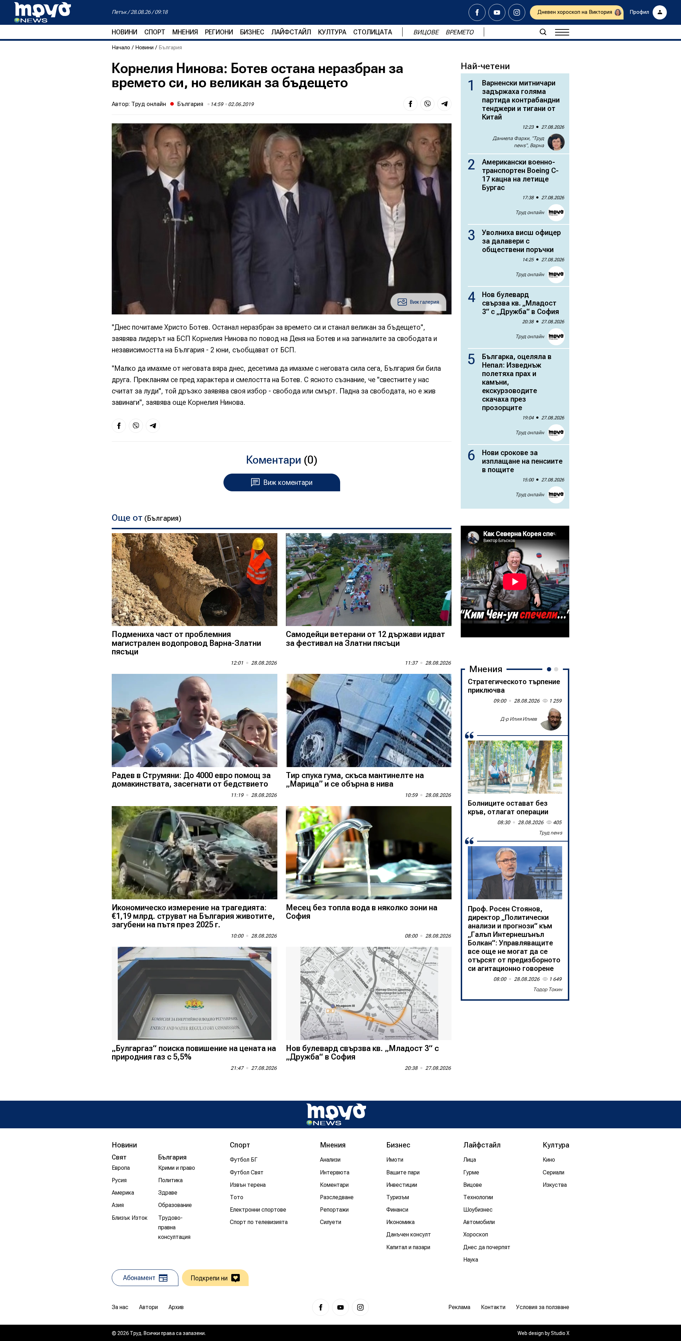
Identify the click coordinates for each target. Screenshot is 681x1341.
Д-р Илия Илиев (518, 719)
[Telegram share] (444, 104)
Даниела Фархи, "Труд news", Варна (518, 141)
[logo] (42, 12)
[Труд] (336, 1114)
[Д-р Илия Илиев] (550, 719)
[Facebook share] (410, 104)
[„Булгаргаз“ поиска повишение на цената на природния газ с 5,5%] (194, 993)
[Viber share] (427, 104)
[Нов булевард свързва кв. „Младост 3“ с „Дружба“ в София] (369, 993)
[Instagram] (516, 12)
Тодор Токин (547, 989)
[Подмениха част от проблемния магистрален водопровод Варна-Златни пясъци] (194, 579)
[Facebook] (477, 12)
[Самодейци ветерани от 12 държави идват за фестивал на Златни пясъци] (369, 579)
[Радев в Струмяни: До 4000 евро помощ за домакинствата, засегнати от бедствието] (194, 720)
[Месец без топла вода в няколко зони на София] (369, 852)
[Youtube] (496, 12)
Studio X (560, 1333)
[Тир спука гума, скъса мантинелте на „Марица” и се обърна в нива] (369, 720)
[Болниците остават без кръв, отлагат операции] (515, 767)
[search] (543, 31)
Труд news (550, 833)
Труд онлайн (148, 103)
